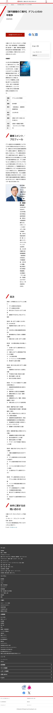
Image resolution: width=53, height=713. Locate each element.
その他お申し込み (4, 609)
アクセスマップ (3, 637)
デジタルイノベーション (5, 554)
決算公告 (2, 633)
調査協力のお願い (4, 611)
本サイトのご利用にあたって (5, 698)
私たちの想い (3, 617)
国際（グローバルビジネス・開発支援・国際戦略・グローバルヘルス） (14, 556)
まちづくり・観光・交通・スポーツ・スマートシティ (11, 570)
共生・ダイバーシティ (5, 560)
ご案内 (2, 600)
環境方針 (2, 641)
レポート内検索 (4, 671)
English (2, 677)
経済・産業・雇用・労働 (5, 564)
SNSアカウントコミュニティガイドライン (8, 647)
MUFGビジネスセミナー (5, 605)
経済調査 (2, 578)
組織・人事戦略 (3, 552)
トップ (7, 4)
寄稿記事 (2, 594)
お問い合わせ (4, 674)
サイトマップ (29, 705)
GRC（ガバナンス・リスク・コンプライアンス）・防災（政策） (12, 562)
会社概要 (2, 621)
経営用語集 (3, 588)
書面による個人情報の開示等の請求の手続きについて (11, 653)
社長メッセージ (3, 619)
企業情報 (3, 614)
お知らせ (12, 4)
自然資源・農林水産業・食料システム (8, 572)
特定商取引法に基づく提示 (31, 698)
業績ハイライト (3, 635)
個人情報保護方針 (4, 639)
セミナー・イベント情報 (5, 603)
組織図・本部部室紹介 (5, 629)
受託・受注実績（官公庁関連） (6, 590)
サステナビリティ (4, 643)
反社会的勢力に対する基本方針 (6, 649)
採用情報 (3, 664)
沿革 (1, 627)
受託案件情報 (3, 607)
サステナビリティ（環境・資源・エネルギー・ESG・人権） (12, 558)
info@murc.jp (13, 527)
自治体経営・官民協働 (5, 568)
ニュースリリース (37, 52)
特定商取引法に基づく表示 (6, 645)
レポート (2, 580)
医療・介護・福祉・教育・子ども (7, 566)
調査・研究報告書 (4, 584)
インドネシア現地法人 (5, 631)
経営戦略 (2, 550)
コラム (2, 582)
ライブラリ (3, 576)
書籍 (1, 596)
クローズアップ (3, 586)
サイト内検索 (4, 668)
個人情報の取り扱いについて (6, 651)
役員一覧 (2, 625)
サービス (3, 547)
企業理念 (2, 623)
